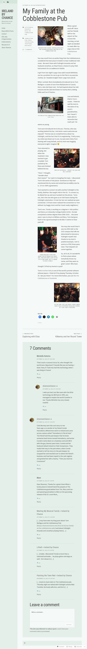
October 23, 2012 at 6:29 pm (45, 550)
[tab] (4, 2)
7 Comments (28, 49)
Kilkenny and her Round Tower (68, 335)
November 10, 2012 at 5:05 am (46, 578)
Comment (68, 624)
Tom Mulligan (29, 42)
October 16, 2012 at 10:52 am (46, 359)
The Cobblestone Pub (29, 32)
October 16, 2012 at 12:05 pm (46, 422)
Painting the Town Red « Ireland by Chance (54, 575)
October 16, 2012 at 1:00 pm (45, 481)
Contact (4, 34)
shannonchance (40, 5)
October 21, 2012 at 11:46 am (46, 517)
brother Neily (47, 270)
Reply (39, 377)
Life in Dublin (29, 27)
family (30, 40)
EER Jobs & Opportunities (6, 38)
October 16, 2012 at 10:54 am (51, 389)
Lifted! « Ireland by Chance (48, 547)
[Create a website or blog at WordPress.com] (24, 643)
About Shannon (6, 47)
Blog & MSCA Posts (8, 31)
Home (3, 28)
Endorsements (6, 42)
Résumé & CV (6, 45)
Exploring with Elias (31, 335)
